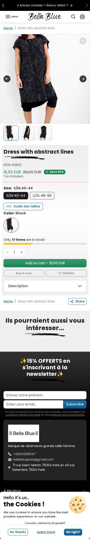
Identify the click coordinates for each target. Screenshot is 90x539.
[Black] (11, 225)
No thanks (18, 532)
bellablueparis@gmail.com (33, 459)
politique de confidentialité (67, 415)
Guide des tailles (26, 206)
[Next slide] (83, 78)
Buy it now (24, 273)
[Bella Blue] (45, 16)
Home (8, 28)
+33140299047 (24, 454)
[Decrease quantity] (7, 252)
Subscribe (75, 404)
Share (80, 301)
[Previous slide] (5, 348)
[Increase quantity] (21, 252)
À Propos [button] (12, 490)
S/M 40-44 (15, 195)
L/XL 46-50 (42, 195)
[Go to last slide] (6, 78)
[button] (12, 16)
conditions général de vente (22, 415)
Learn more (46, 532)
